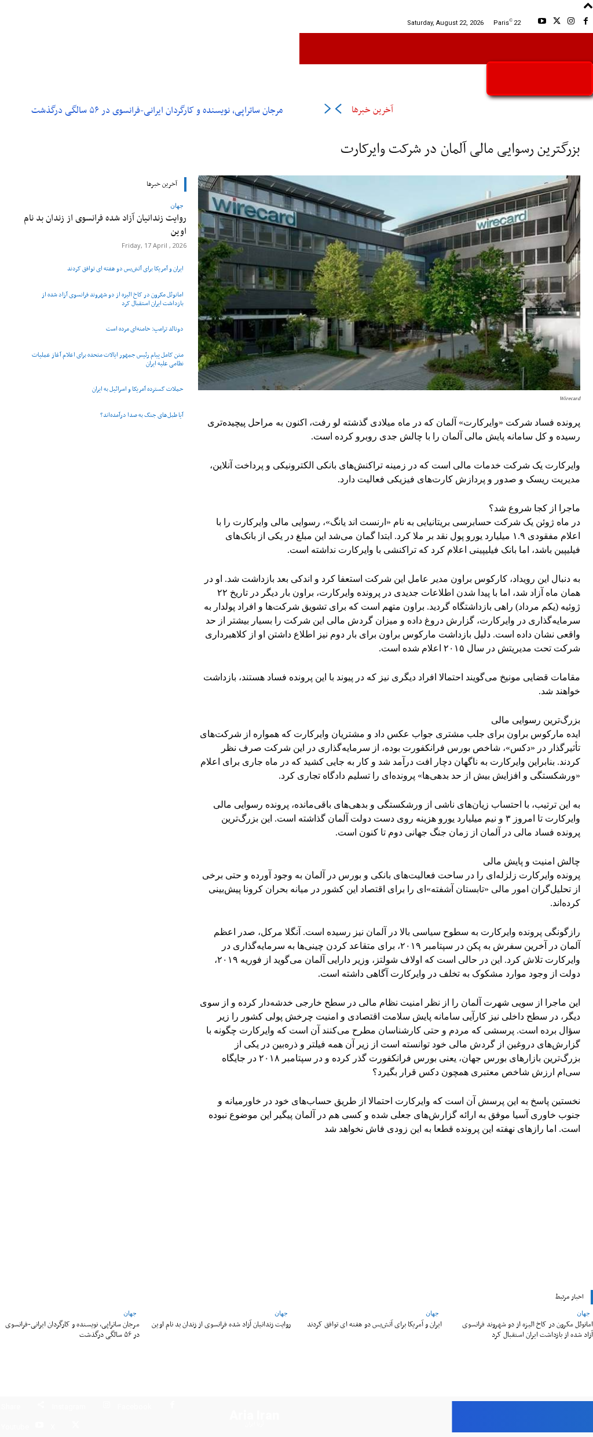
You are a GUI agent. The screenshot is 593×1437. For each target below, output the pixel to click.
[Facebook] (586, 23)
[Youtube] (542, 23)
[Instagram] (571, 23)
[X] (556, 23)
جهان (177, 205)
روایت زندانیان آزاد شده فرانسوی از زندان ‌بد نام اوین (105, 225)
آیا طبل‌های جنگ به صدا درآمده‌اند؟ (142, 415)
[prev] (338, 111)
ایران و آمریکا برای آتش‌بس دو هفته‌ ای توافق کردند (125, 268)
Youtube (15, 1427)
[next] (327, 111)
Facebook (135, 1406)
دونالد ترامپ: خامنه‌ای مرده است (145, 329)
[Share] (41, 1406)
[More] (220, 1206)
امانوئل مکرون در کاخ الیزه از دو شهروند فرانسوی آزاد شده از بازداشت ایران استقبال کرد (113, 299)
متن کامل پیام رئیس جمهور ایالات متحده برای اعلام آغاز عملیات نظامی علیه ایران (108, 359)
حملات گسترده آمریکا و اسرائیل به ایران (138, 389)
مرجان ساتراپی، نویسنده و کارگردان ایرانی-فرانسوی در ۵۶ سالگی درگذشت (157, 110)
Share (10, 1406)
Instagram (69, 1406)
